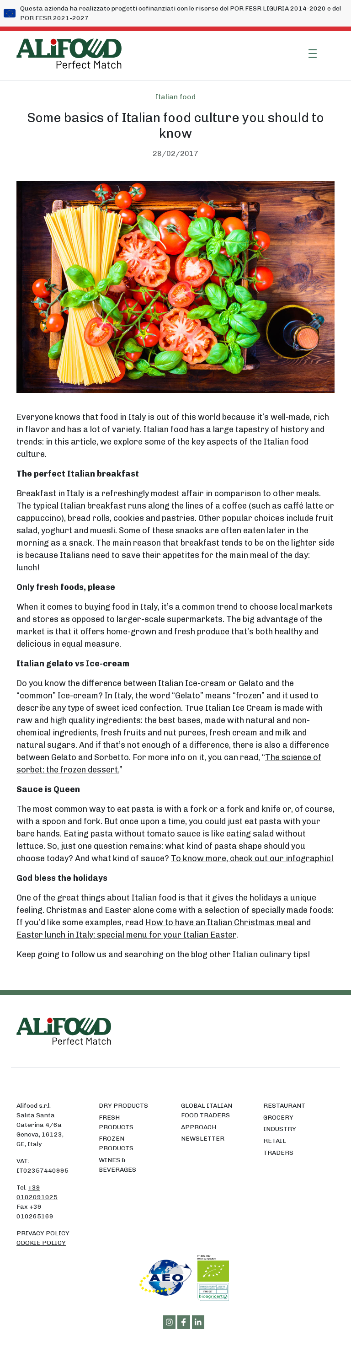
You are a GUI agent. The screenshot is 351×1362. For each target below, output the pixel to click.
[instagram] (169, 1322)
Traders (278, 1153)
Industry (279, 1129)
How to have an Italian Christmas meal (220, 922)
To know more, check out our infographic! (252, 858)
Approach (198, 1127)
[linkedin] (198, 1322)
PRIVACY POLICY (42, 1233)
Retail (274, 1141)
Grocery (278, 1117)
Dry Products (123, 1106)
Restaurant (284, 1106)
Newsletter (202, 1138)
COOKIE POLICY (41, 1243)
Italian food (175, 96)
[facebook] (183, 1322)
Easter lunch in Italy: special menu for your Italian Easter (126, 935)
